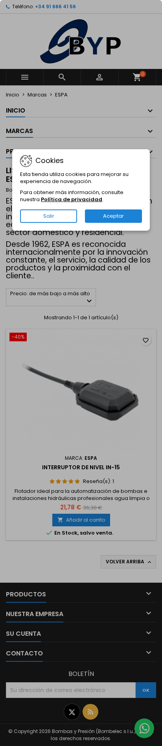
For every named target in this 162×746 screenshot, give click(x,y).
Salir (48, 216)
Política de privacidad (71, 199)
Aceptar (113, 216)
